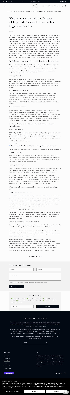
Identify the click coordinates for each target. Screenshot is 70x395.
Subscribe (47, 306)
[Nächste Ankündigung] (47, 1)
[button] (5, 6)
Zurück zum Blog (36, 256)
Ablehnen (56, 391)
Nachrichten (7, 361)
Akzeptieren (34, 391)
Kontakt (6, 363)
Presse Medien (7, 366)
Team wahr (6, 356)
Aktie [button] (11, 31)
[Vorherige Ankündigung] (22, 1)
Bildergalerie (7, 358)
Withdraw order (7, 368)
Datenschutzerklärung (8, 387)
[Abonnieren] (46, 342)
